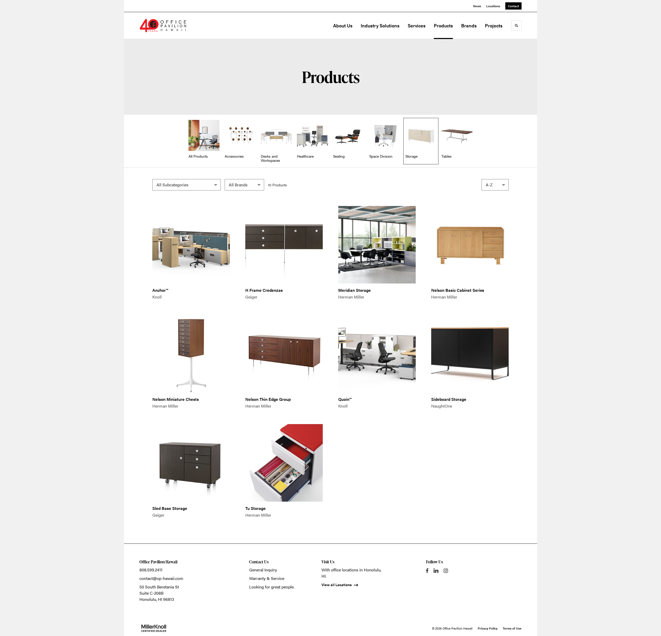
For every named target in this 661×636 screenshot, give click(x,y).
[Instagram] (446, 571)
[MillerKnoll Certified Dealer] (153, 628)
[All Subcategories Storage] (186, 184)
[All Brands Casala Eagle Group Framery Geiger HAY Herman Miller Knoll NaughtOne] (244, 184)
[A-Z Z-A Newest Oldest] (495, 184)
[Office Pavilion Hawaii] (165, 25)
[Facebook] (427, 570)
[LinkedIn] (436, 570)
